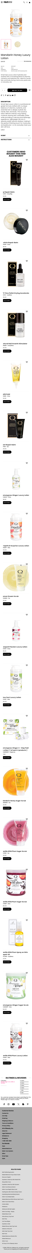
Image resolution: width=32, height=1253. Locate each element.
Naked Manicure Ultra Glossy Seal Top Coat (12, 1199)
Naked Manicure (7, 1148)
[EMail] (12, 95)
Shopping (5, 1138)
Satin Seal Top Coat (7, 1231)
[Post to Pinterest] (5, 95)
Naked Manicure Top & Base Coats (11, 1174)
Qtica (3, 1153)
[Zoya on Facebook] (4, 1104)
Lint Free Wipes (6, 1221)
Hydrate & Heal (6, 1223)
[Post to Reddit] (8, 95)
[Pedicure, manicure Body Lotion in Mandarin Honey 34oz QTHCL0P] (6, 44)
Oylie (3, 1158)
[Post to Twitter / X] (3, 95)
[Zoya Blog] (23, 1104)
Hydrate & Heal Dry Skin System (10, 1184)
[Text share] (15, 95)
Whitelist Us (5, 1136)
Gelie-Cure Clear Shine (8, 1201)
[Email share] (12, 95)
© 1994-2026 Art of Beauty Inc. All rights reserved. (16, 1248)
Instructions (6, 139)
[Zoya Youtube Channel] (13, 1104)
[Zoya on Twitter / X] (18, 1104)
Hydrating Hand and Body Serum (11, 1194)
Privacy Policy (6, 1125)
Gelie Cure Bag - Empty (8, 1211)
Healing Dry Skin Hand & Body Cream (12, 1191)
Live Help (4, 1115)
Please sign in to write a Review (8, 1082)
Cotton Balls (5, 1204)
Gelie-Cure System (7, 1151)
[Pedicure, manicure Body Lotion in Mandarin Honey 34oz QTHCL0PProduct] (17, 44)
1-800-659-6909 (6, 1141)
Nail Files (4, 1218)
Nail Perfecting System (8, 1172)
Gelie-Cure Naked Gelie (8, 1196)
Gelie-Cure (5, 1241)
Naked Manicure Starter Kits (9, 1236)
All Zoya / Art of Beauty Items (10, 1243)
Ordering (4, 1118)
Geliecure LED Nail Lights (8, 1209)
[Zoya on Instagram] (8, 1104)
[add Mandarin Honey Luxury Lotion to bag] (29, 90)
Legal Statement (7, 1133)
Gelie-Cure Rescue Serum (9, 1186)
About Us (4, 1131)
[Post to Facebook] (1, 95)
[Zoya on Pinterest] (28, 1104)
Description (5, 101)
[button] (8, 2)
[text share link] (15, 95)
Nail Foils (4, 1233)
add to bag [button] (15, 90)
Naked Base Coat (6, 1213)
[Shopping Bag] (29, 2)
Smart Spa (5, 1156)
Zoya (3, 1146)
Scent (3, 135)
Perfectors (4, 1206)
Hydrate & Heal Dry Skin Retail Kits (11, 1179)
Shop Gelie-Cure (6, 1182)
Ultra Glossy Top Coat (8, 1216)
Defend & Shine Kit (7, 1228)
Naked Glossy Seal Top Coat (9, 1226)
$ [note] (4, 196)
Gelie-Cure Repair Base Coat (9, 1189)
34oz (7, 68)
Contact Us (5, 1113)
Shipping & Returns (7, 1120)
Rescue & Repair (6, 1177)
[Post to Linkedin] (10, 95)
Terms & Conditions (7, 1123)
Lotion (3, 129)
